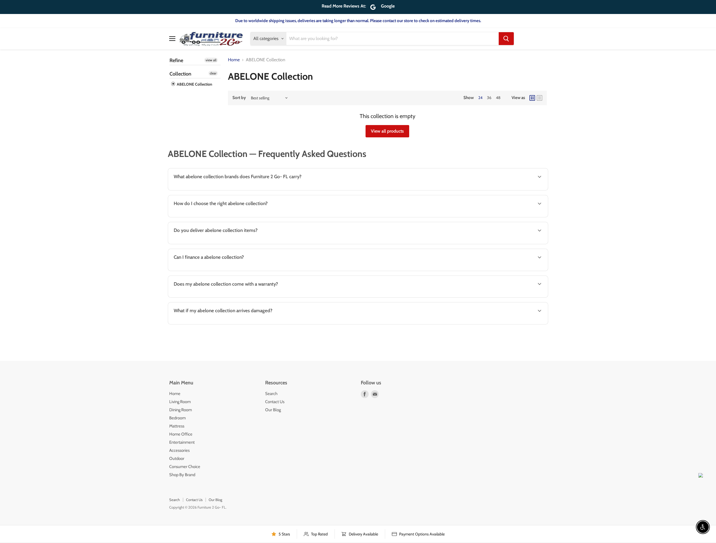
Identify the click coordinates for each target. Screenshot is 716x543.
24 (480, 97)
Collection (180, 74)
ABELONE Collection (194, 84)
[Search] (506, 38)
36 (489, 97)
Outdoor (176, 458)
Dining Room (180, 409)
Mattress (176, 426)
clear (213, 73)
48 (498, 97)
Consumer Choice (184, 466)
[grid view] (532, 98)
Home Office (180, 434)
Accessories (179, 450)
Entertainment (182, 442)
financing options (215, 270)
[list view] (539, 98)
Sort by (239, 97)
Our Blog (273, 409)
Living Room (180, 401)
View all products (387, 131)
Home (234, 59)
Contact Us (274, 401)
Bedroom (177, 417)
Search (271, 393)
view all (211, 60)
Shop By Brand (182, 474)
